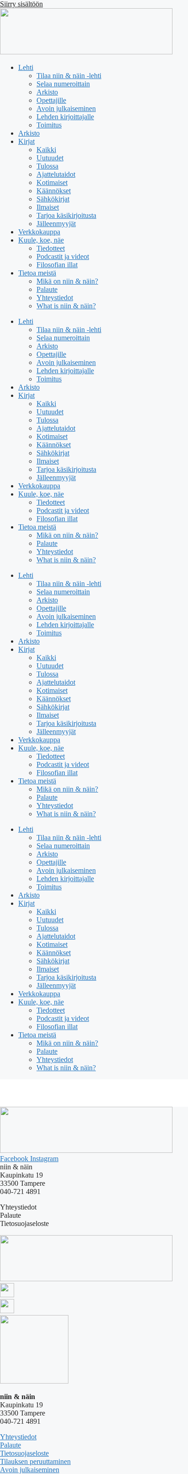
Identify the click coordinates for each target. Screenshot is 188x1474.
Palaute (47, 289)
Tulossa (47, 166)
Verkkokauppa (39, 232)
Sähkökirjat (53, 199)
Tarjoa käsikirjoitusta (66, 215)
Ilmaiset (48, 207)
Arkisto (47, 92)
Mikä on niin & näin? (67, 281)
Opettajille (51, 100)
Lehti (25, 67)
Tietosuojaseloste (24, 1453)
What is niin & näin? (66, 306)
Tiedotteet (51, 248)
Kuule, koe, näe (41, 240)
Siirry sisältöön (21, 4)
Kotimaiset (52, 182)
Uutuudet (50, 158)
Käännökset (54, 191)
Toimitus (49, 125)
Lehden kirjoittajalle (65, 117)
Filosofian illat (57, 265)
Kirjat (26, 141)
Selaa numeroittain (63, 84)
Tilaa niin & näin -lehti (69, 75)
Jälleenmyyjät (56, 223)
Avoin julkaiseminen (66, 108)
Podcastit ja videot (63, 256)
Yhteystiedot (55, 297)
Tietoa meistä (37, 273)
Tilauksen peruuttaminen (35, 1461)
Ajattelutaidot (56, 174)
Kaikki (46, 149)
